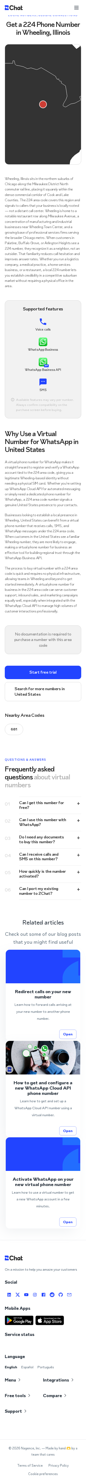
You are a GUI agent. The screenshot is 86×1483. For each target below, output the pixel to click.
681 (14, 729)
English (11, 1367)
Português (45, 1367)
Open (68, 1034)
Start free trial (42, 672)
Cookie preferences (43, 1474)
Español (27, 1367)
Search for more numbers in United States (40, 691)
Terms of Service (30, 1465)
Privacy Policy (58, 1465)
